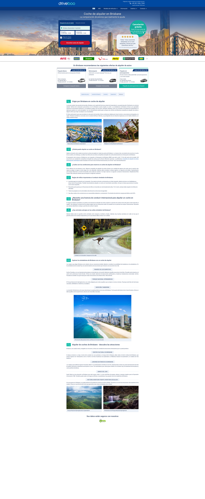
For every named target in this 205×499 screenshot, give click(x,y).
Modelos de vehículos (110, 8)
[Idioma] (94, 8)
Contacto (142, 8)
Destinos (133, 8)
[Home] (67, 3)
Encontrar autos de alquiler (75, 43)
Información (124, 8)
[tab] (67, 22)
